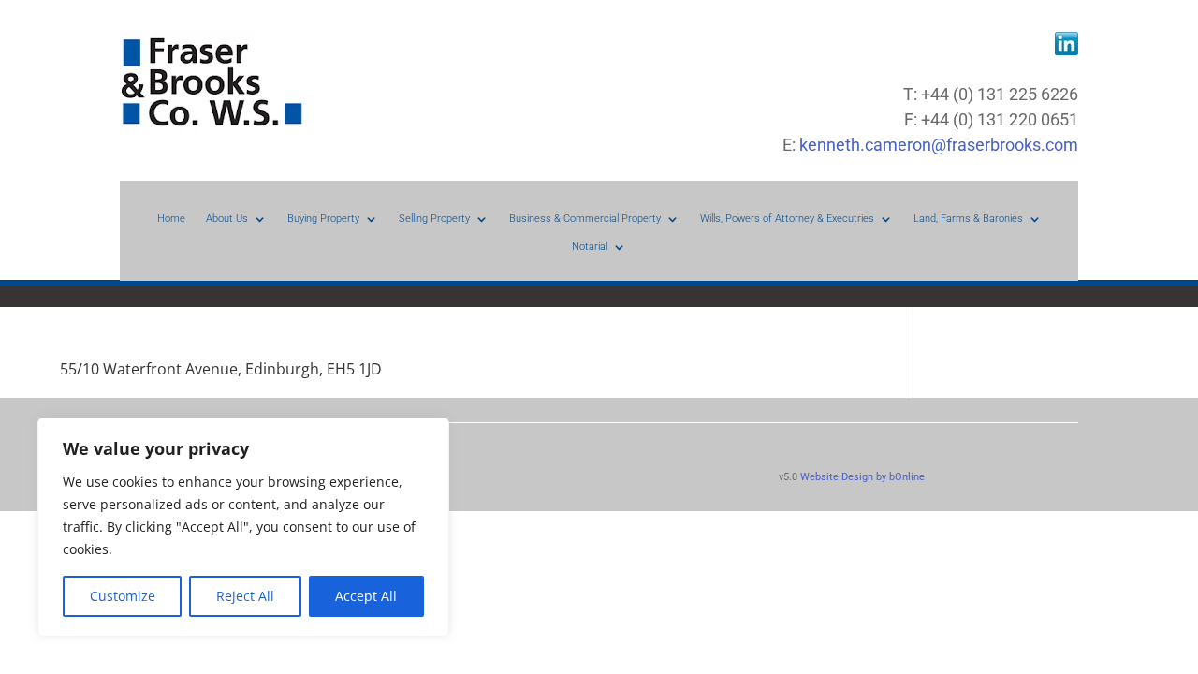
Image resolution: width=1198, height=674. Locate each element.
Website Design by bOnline (862, 477)
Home (171, 218)
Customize (122, 596)
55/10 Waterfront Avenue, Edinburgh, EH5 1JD (221, 369)
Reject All (245, 596)
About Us (227, 218)
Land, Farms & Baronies (968, 218)
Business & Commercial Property (585, 218)
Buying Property (323, 218)
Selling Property (434, 218)
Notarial (589, 247)
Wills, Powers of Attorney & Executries (787, 218)
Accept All (366, 596)
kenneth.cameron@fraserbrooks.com (938, 144)
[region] (243, 527)
